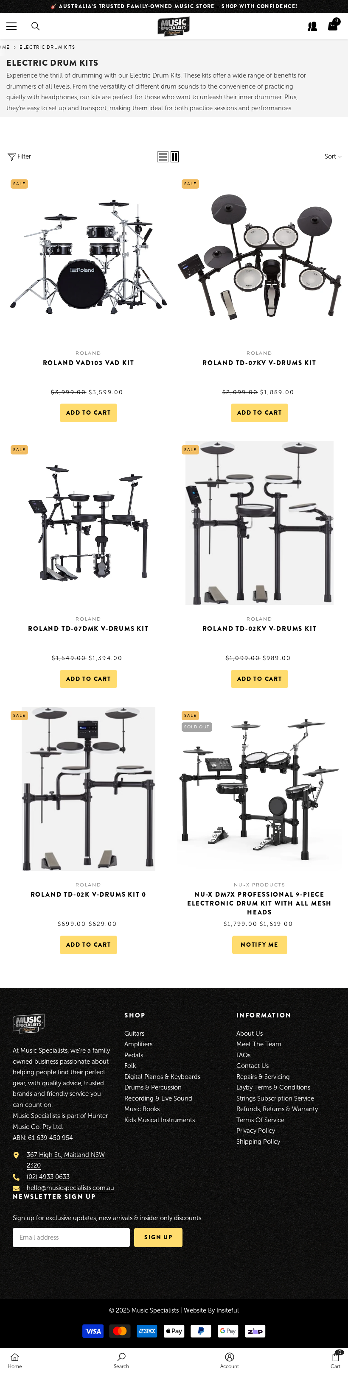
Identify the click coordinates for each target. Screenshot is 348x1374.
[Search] (36, 26)
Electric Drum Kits (47, 47)
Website (195, 1310)
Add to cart (88, 412)
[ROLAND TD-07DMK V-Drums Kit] (88, 523)
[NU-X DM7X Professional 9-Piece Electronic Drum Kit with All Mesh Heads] (259, 789)
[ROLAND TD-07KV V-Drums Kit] (259, 257)
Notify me (259, 944)
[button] (162, 156)
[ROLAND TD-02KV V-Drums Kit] (259, 523)
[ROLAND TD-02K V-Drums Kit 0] (88, 789)
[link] (121, 1360)
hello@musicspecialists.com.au (70, 1187)
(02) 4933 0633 (48, 1176)
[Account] (312, 26)
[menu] (11, 26)
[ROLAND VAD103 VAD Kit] (88, 257)
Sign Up (158, 1237)
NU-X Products (259, 885)
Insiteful (227, 1310)
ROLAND (89, 353)
